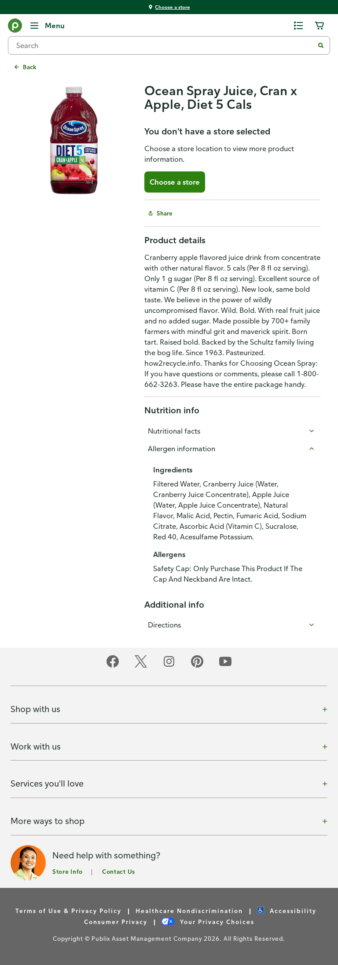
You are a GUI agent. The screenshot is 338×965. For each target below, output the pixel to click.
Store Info (67, 871)
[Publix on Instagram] (169, 666)
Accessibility (292, 910)
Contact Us (118, 871)
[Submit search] (321, 45)
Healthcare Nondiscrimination (189, 910)
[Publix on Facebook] (113, 666)
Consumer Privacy (115, 921)
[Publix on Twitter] (141, 666)
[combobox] (164, 45)
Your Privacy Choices (216, 921)
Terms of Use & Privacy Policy (68, 910)
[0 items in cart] (319, 25)
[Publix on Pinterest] (197, 666)
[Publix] (15, 27)
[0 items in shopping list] (298, 25)
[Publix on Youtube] (225, 666)
